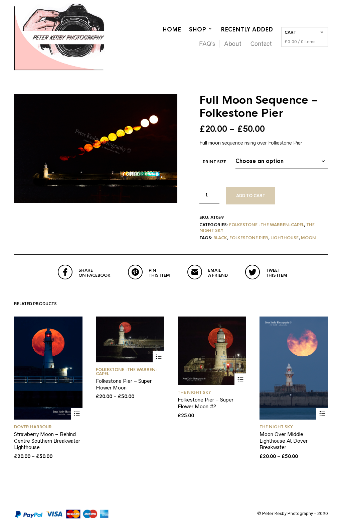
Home (171, 29)
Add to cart (250, 195)
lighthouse (285, 238)
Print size (214, 162)
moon (308, 238)
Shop (197, 29)
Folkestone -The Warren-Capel (266, 225)
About (232, 43)
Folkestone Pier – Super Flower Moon (124, 384)
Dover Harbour (33, 427)
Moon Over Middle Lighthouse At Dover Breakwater (284, 440)
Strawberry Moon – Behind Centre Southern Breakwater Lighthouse (47, 440)
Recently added (247, 29)
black (220, 238)
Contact (261, 43)
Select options (76, 414)
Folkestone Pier (248, 238)
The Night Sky (194, 392)
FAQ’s (207, 43)
